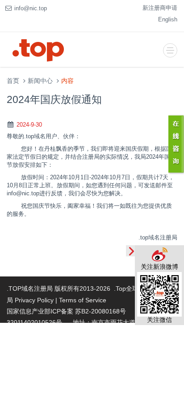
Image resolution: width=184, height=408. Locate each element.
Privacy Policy (34, 300)
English (167, 19)
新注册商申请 (159, 7)
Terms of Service (82, 300)
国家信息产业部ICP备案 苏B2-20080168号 (66, 311)
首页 (13, 81)
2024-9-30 (29, 124)
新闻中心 (40, 81)
